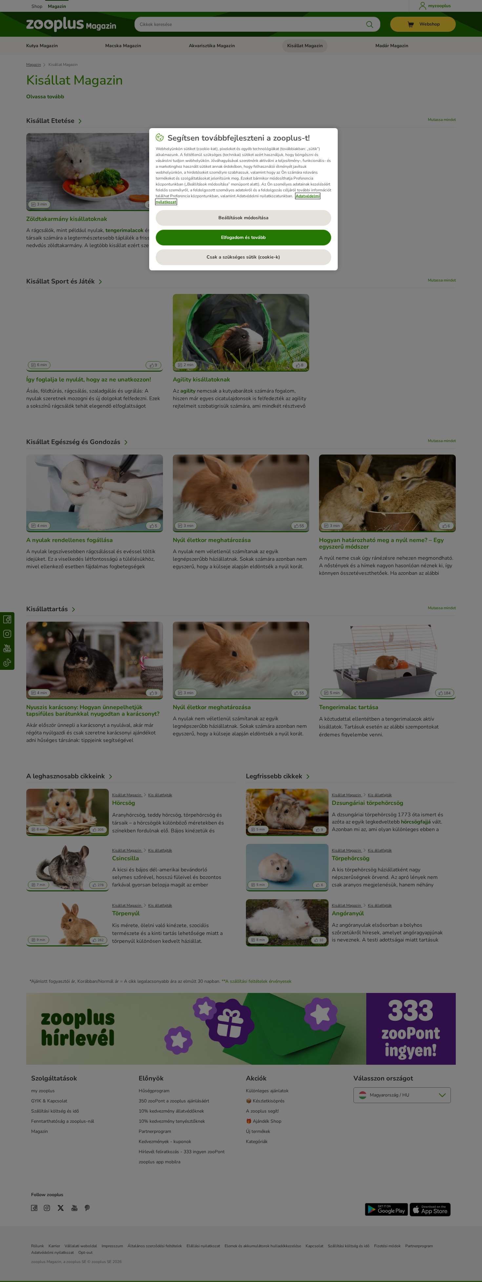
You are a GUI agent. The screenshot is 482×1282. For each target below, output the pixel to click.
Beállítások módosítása (243, 218)
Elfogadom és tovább (243, 237)
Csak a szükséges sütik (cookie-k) (243, 257)
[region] (243, 199)
